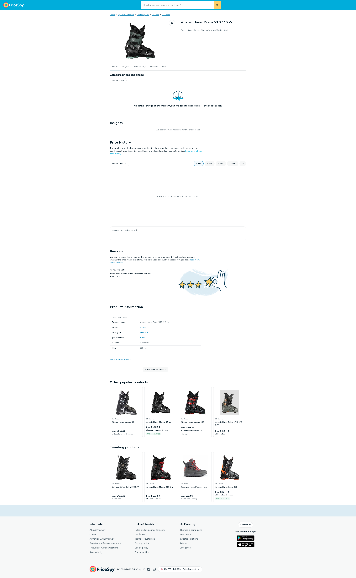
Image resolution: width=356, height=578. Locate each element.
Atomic (143, 327)
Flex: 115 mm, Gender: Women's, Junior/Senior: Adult (205, 30)
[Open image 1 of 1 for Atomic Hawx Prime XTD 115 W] (139, 41)
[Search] (217, 5)
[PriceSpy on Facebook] (148, 569)
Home (112, 15)
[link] (126, 412)
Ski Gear (155, 15)
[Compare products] (172, 23)
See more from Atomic (120, 359)
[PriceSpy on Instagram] (154, 569)
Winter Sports (143, 15)
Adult (142, 337)
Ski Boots (166, 15)
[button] (118, 80)
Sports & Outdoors (126, 15)
